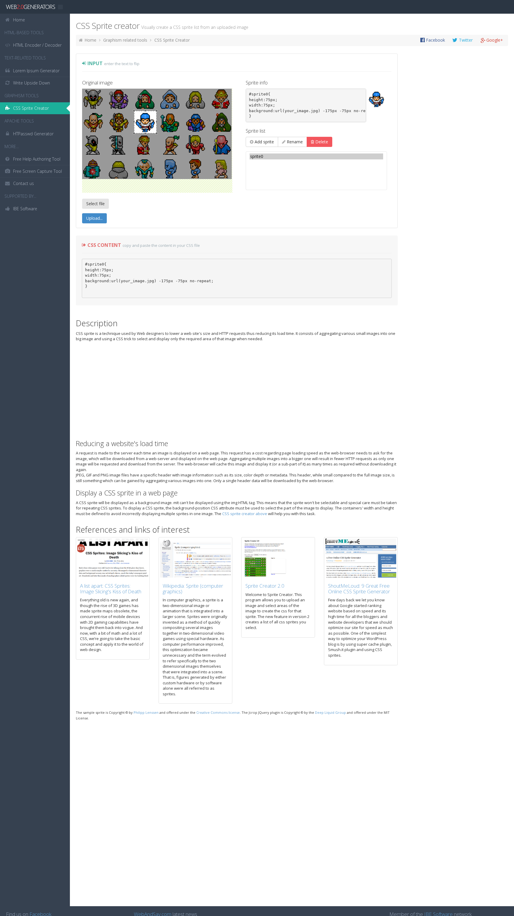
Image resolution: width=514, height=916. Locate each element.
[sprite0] (316, 156)
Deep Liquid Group (330, 712)
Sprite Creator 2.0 (264, 585)
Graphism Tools (21, 95)
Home (90, 40)
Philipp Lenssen (146, 712)
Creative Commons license (218, 712)
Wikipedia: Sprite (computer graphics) (193, 588)
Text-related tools (25, 58)
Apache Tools (19, 121)
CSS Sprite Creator (172, 40)
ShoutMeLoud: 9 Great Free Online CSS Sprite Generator (359, 588)
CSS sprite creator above (244, 513)
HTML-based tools (24, 32)
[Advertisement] (440, 6)
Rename (294, 142)
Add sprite (263, 142)
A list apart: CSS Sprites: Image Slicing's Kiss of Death (110, 588)
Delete (321, 142)
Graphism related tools (125, 40)
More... (11, 146)
